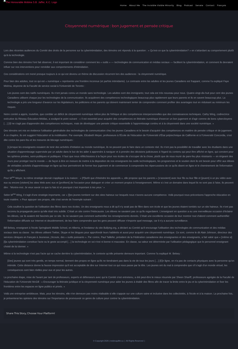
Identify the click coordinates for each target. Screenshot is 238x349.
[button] (233, 5)
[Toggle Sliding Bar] (229, 5)
